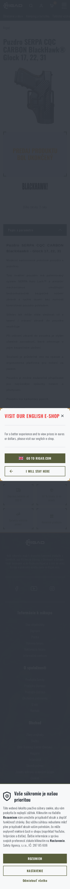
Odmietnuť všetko (35, 880)
